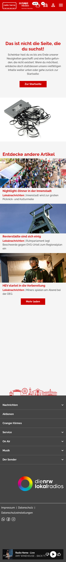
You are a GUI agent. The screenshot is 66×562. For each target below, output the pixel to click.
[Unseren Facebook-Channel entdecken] (8, 519)
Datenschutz (25, 507)
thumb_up (59, 554)
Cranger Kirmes (12, 423)
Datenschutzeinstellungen (17, 512)
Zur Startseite (33, 84)
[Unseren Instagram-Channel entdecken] (13, 519)
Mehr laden (33, 301)
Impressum (8, 507)
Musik (6, 450)
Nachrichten (10, 404)
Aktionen (8, 414)
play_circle (53, 554)
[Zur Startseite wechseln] (9, 5)
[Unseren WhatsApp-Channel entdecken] (3, 519)
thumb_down (47, 554)
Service (7, 432)
